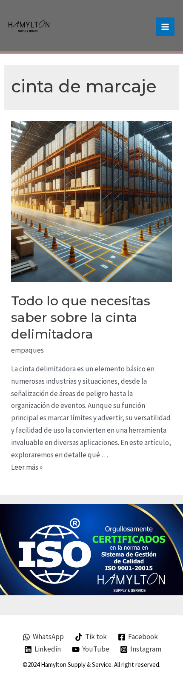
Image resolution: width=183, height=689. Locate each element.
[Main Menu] (165, 26)
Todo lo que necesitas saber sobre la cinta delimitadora (80, 317)
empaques (27, 350)
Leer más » (27, 467)
